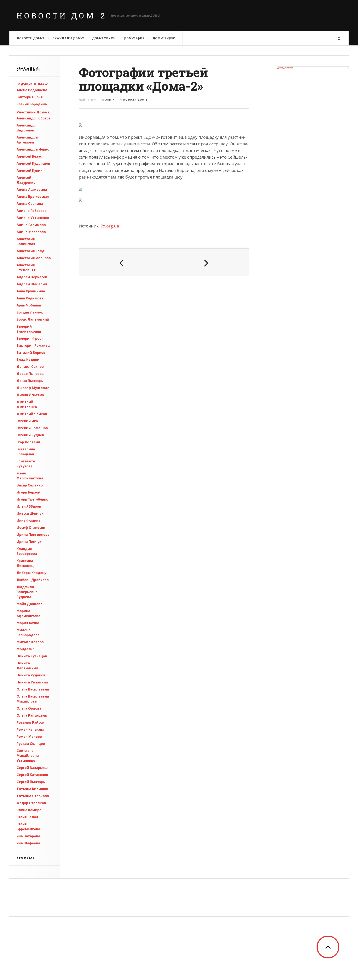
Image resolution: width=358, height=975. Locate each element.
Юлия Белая (27, 817)
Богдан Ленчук (30, 312)
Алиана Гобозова (32, 210)
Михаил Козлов (30, 642)
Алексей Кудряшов (33, 163)
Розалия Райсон (30, 722)
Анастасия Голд (30, 251)
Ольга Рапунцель (32, 715)
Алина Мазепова (31, 232)
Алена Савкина (30, 203)
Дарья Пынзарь (30, 373)
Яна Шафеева (28, 843)
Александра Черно (33, 149)
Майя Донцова (29, 604)
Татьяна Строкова (33, 796)
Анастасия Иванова (34, 258)
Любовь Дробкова (33, 579)
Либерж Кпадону (31, 572)
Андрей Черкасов (32, 277)
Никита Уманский (32, 682)
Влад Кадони (28, 359)
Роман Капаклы (30, 729)
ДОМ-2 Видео (164, 38)
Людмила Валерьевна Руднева (27, 592)
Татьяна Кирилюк (32, 789)
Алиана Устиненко (33, 217)
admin (110, 99)
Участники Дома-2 (33, 112)
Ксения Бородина (32, 104)
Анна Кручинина (31, 291)
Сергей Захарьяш (32, 767)
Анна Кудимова (30, 298)
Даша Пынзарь (30, 380)
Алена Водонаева (32, 90)
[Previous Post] (121, 262)
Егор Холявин (28, 442)
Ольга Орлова (29, 708)
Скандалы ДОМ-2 (68, 38)
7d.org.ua (109, 226)
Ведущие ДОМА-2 (32, 84)
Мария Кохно (28, 623)
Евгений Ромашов (32, 428)
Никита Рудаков (31, 675)
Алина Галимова (31, 224)
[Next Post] (206, 262)
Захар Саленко (30, 485)
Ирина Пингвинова (33, 534)
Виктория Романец (33, 345)
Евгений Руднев (30, 435)
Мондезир (26, 649)
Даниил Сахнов (30, 366)
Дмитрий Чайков (32, 414)
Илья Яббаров (29, 506)
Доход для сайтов (285, 68)
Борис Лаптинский (33, 319)
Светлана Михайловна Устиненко (28, 755)
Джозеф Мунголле (33, 387)
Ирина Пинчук (29, 541)
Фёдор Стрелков (31, 803)
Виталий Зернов (31, 352)
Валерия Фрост (30, 338)
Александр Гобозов (34, 118)
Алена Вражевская (33, 196)
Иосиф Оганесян (31, 527)
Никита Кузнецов (32, 656)
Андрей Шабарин (32, 284)
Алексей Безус (29, 156)
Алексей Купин (29, 170)
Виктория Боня (30, 97)
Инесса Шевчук (30, 513)
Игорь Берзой (28, 492)
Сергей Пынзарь (31, 781)
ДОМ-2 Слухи (104, 38)
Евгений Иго (27, 421)
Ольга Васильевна (33, 689)
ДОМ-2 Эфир (134, 38)
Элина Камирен (30, 810)
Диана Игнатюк (30, 395)
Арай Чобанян (29, 305)
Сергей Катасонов (32, 774)
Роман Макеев (29, 736)
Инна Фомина (28, 520)
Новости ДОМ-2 (62, 16)
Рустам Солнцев (31, 743)
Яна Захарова (28, 836)
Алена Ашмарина (32, 189)
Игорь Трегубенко (32, 499)
